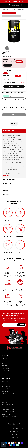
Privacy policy (14, 434)
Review (5, 190)
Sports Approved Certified (10, 393)
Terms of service (14, 437)
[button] (2, 5)
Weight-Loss (6, 384)
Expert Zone (6, 414)
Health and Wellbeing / (12, 9)
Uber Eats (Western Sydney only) (12, 373)
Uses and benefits (9, 179)
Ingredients (7, 183)
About (4, 407)
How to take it (8, 187)
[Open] (3, 444)
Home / (4, 9)
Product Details (8, 130)
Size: (4, 99)
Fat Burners (6, 370)
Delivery (6, 194)
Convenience (6, 391)
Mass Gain (5, 381)
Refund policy (14, 431)
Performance (6, 386)
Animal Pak (21, 9)
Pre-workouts (6, 368)
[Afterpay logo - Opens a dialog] (6, 96)
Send (20, 324)
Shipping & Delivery (8, 409)
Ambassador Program (9, 416)
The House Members (8, 404)
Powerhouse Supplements (13, 428)
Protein (4, 366)
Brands (4, 361)
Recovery (5, 388)
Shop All (5, 358)
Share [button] (13, 123)
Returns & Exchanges (8, 411)
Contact (4, 402)
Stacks (4, 363)
